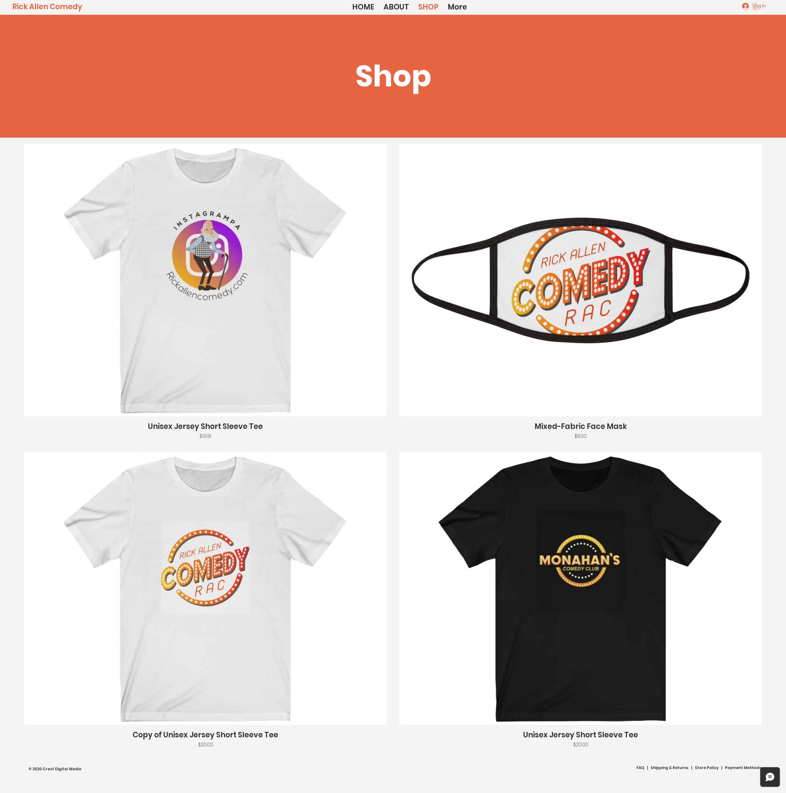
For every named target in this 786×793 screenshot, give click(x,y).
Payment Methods (743, 767)
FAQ (640, 767)
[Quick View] (205, 280)
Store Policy (706, 767)
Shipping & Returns (669, 767)
